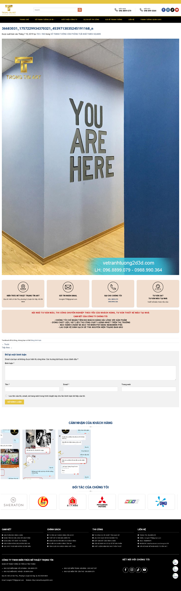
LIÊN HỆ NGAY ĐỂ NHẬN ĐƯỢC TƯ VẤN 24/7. (154, 546)
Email (66, 384)
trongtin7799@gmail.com (15, 580)
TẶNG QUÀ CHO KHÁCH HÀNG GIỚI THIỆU (62, 546)
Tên (7, 384)
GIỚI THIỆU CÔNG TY (69, 19)
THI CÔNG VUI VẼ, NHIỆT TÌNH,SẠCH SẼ (106, 535)
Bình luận (9, 363)
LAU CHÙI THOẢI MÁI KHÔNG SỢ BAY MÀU (17, 546)
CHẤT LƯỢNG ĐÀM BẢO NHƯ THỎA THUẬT (108, 546)
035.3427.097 (92, 568)
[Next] (171, 455)
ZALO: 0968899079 (145, 541)
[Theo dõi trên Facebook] (164, 10)
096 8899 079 (32, 568)
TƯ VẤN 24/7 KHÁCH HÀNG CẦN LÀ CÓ (61, 535)
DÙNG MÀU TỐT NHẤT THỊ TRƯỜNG (15, 541)
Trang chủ (24, 19)
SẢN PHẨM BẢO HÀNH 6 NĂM (13, 535)
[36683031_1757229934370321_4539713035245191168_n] (90, 157)
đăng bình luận (36, 340)
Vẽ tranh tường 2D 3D (44, 19)
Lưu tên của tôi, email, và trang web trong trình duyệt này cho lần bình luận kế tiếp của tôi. (47, 396)
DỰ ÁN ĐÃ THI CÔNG (91, 19)
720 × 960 (40, 34)
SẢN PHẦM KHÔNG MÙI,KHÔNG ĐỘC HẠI (17, 543)
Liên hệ (131, 19)
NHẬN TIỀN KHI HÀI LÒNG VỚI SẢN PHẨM (17, 538)
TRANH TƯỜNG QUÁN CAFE (150, 19)
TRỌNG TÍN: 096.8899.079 (148, 535)
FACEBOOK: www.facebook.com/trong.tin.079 (154, 543)
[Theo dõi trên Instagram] (168, 10)
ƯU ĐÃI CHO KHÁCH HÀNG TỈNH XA (60, 543)
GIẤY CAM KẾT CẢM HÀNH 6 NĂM (105, 541)
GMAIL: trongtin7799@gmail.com (150, 538)
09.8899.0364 (28, 571)
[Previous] (7, 455)
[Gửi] (80, 10)
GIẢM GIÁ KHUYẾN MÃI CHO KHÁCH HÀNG (62, 541)
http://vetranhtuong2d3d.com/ (42, 580)
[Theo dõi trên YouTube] (177, 10)
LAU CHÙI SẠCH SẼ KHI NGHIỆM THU (106, 538)
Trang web (126, 384)
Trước (5, 344)
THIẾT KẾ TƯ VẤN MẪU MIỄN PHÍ (59, 538)
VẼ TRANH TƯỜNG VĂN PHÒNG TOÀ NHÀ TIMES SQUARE (76, 34)
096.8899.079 (89, 571)
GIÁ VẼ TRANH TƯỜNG (113, 19)
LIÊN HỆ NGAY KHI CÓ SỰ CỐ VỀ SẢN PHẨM (108, 543)
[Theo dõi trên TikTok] (172, 10)
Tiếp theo (7, 347)
